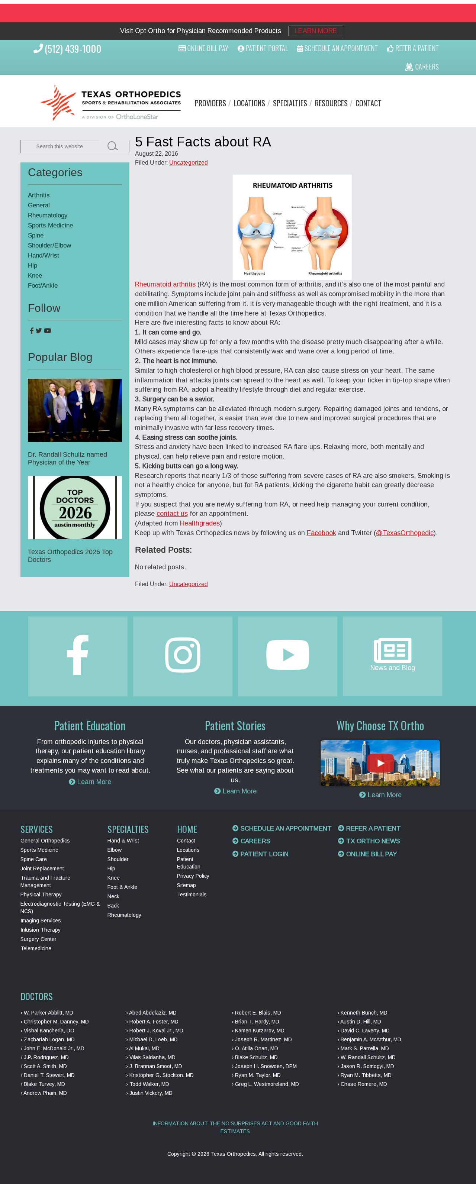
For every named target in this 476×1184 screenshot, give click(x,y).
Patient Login (264, 854)
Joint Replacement (42, 868)
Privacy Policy (193, 876)
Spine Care (33, 859)
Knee (35, 275)
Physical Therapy (41, 894)
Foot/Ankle (43, 285)
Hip (32, 265)
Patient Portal (266, 48)
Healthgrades (200, 523)
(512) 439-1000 (73, 48)
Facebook (321, 533)
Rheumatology (48, 215)
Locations (249, 103)
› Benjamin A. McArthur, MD (369, 1039)
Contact (369, 103)
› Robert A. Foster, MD (152, 1022)
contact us (172, 513)
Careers (254, 841)
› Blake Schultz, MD (255, 1057)
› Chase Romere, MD (362, 1084)
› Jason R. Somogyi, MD (365, 1066)
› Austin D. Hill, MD (359, 1022)
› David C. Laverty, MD (363, 1030)
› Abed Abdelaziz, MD (151, 1013)
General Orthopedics (45, 841)
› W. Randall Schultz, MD (366, 1057)
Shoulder (118, 859)
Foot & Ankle (122, 887)
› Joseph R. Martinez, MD (262, 1039)
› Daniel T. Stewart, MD (47, 1075)
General (39, 205)
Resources (331, 103)
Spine (36, 235)
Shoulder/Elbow (49, 245)
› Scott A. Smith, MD (43, 1066)
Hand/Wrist (43, 255)
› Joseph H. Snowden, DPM (264, 1066)
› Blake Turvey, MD (42, 1084)
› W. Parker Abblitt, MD (46, 1013)
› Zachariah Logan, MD (47, 1039)
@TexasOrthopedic (405, 533)
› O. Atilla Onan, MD (255, 1048)
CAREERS (426, 66)
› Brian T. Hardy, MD (255, 1022)
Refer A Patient (416, 48)
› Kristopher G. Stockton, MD (160, 1075)
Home (187, 828)
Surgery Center (38, 939)
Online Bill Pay (207, 48)
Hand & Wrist (123, 841)
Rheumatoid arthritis (165, 284)
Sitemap (186, 885)
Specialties (290, 103)
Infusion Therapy (40, 930)
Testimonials (192, 894)
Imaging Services (40, 920)
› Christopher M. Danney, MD (54, 1022)
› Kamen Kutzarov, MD (258, 1030)
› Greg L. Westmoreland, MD (265, 1084)
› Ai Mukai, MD (143, 1048)
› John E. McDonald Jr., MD (52, 1048)
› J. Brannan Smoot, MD (154, 1066)
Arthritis (39, 195)
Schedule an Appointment (285, 828)
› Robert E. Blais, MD (256, 1013)
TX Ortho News (372, 841)
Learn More (316, 31)
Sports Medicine (50, 225)
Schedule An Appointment (340, 48)
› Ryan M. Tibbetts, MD (364, 1075)
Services (36, 828)
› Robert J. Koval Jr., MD (154, 1030)
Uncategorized (188, 162)
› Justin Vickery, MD (149, 1093)
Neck (113, 896)
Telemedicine (35, 948)
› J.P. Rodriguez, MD (44, 1057)
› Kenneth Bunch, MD (362, 1013)
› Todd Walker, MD (147, 1084)
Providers (210, 103)
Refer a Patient (372, 828)
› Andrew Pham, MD (43, 1093)
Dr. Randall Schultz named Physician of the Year (67, 458)
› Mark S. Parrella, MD (363, 1048)
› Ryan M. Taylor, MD (256, 1075)
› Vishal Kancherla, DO (47, 1030)
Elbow (114, 850)
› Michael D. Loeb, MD (152, 1039)
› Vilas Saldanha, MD (151, 1057)
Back (113, 906)
